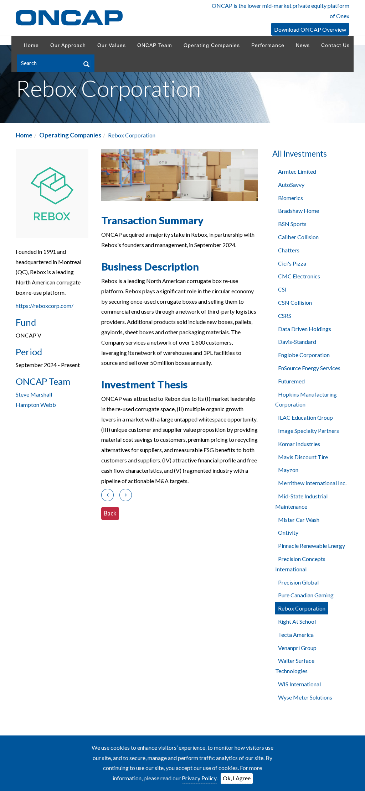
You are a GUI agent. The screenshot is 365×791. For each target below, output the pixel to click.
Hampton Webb (36, 404)
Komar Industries (299, 443)
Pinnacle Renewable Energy (311, 545)
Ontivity (288, 532)
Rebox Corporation (301, 608)
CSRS (284, 315)
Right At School (297, 621)
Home (24, 135)
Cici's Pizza (292, 263)
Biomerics (290, 197)
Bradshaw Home (298, 210)
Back (110, 513)
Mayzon (288, 469)
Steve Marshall (34, 394)
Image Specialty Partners (308, 430)
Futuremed (291, 381)
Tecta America (296, 634)
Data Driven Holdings (304, 328)
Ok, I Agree (237, 778)
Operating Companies (70, 135)
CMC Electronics (299, 276)
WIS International (299, 684)
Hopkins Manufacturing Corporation (306, 399)
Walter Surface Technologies (294, 665)
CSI (282, 289)
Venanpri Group (297, 647)
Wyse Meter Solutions (305, 697)
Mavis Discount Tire (303, 457)
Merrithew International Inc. (312, 483)
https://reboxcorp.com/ (44, 305)
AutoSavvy (291, 184)
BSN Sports (292, 223)
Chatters (288, 250)
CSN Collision (295, 302)
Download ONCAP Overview (310, 29)
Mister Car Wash (298, 519)
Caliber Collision (298, 237)
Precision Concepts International (300, 563)
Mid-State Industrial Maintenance (301, 501)
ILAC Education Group (305, 417)
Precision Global (298, 582)
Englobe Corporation (304, 354)
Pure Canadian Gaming (306, 595)
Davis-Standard (297, 341)
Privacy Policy (199, 778)
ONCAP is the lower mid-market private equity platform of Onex (280, 10)
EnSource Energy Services (309, 368)
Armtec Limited (297, 171)
